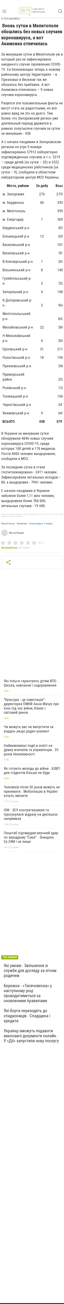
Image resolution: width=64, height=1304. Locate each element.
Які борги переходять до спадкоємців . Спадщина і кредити (27, 1015)
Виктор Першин (16, 532)
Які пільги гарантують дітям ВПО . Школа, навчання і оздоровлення (31, 683)
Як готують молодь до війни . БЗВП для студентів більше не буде (32, 770)
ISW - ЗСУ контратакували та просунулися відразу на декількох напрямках (31, 814)
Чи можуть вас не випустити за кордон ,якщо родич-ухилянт (28, 729)
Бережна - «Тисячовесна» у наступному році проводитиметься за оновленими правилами (28, 993)
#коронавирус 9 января (41, 523)
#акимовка (22, 523)
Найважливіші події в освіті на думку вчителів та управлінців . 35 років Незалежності (31, 749)
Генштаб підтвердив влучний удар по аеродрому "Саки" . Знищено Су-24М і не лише (31, 837)
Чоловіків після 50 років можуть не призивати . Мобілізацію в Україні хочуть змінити (32, 791)
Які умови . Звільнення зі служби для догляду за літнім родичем (30, 970)
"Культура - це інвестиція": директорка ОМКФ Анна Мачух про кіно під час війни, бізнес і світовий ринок (31, 706)
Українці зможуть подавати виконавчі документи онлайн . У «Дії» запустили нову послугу (31, 1035)
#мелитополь (8, 523)
